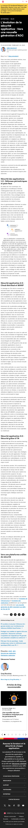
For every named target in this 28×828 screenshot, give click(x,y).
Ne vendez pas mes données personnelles (14, 821)
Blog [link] (12, 19)
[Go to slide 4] (15, 734)
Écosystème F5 (8, 708)
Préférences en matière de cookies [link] (14, 824)
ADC (14, 651)
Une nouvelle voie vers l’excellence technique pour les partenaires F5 (12, 714)
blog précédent (13, 56)
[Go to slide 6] (23, 734)
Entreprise (5, 19)
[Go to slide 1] (4, 734)
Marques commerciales (10, 816)
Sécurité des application (8, 653)
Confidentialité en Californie (18, 819)
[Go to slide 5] (19, 734)
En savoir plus (5, 12)
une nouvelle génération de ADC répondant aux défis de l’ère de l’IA (13, 607)
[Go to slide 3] (12, 734)
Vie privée (5, 819)
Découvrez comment (19, 764)
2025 (10, 651)
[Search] (23, 1)
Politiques (21, 816)
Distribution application (8, 655)
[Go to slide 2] (8, 734)
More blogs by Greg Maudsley (10, 679)
